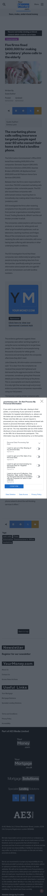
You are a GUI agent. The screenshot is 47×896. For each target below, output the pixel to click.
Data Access (23, 494)
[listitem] (23, 443)
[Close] (42, 402)
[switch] (38, 449)
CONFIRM (14, 486)
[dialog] (23, 448)
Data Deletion (11, 494)
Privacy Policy (36, 494)
